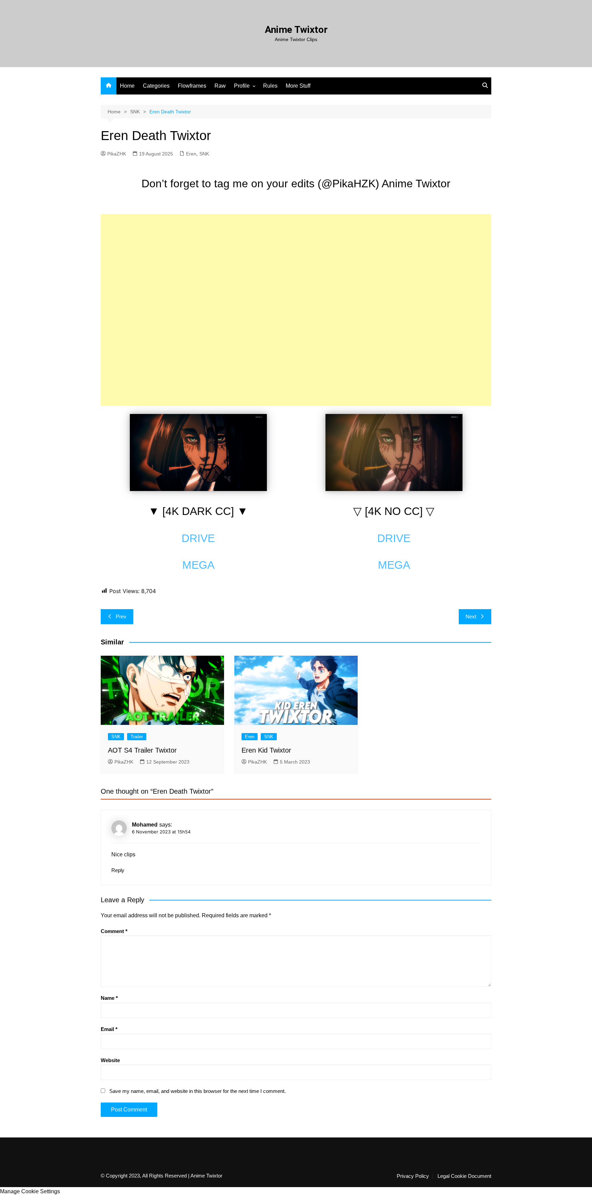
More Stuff (298, 86)
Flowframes (192, 86)
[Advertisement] (296, 262)
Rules (270, 86)
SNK (204, 153)
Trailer (137, 736)
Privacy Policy (413, 1176)
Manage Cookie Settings (30, 1191)
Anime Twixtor (296, 29)
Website (110, 1060)
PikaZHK (116, 153)
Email (109, 1029)
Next (471, 616)
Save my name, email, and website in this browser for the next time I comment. (197, 1091)
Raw (220, 86)
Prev (121, 616)
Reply (117, 870)
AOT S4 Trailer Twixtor (142, 750)
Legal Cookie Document (464, 1176)
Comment (114, 931)
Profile (242, 86)
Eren (191, 153)
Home (127, 86)
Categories (156, 86)
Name (109, 998)
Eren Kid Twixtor (266, 750)
